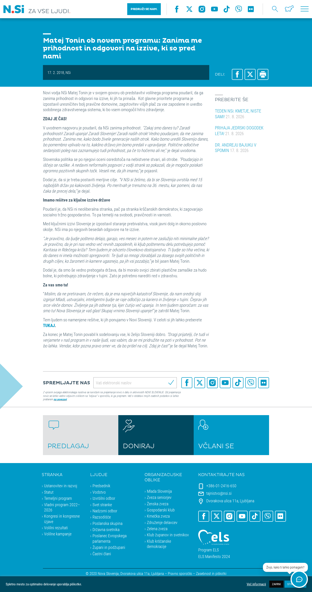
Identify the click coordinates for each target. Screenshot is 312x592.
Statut (48, 492)
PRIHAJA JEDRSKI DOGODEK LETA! (239, 130)
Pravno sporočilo (180, 573)
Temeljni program (58, 498)
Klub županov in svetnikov (168, 534)
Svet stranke (102, 504)
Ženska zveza (157, 503)
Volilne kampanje (57, 534)
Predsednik (101, 485)
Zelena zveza (157, 528)
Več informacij (256, 584)
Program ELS (208, 550)
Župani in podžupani (109, 547)
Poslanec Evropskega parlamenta (110, 538)
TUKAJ (49, 325)
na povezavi (60, 399)
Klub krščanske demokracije (159, 543)
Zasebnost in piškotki (211, 573)
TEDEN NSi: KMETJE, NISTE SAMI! (238, 113)
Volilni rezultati (56, 527)
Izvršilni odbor (104, 498)
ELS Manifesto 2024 (214, 556)
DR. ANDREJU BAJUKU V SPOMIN (235, 147)
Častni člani (102, 553)
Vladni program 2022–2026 (62, 507)
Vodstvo (99, 492)
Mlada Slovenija (159, 491)
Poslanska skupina (107, 523)
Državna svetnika (106, 529)
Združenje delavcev (162, 522)
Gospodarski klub (161, 510)
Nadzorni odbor (105, 510)
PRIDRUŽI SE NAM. (144, 9)
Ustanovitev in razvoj (60, 485)
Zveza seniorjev (159, 497)
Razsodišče (102, 517)
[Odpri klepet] (299, 579)
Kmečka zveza (158, 516)
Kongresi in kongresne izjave (62, 518)
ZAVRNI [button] (276, 584)
